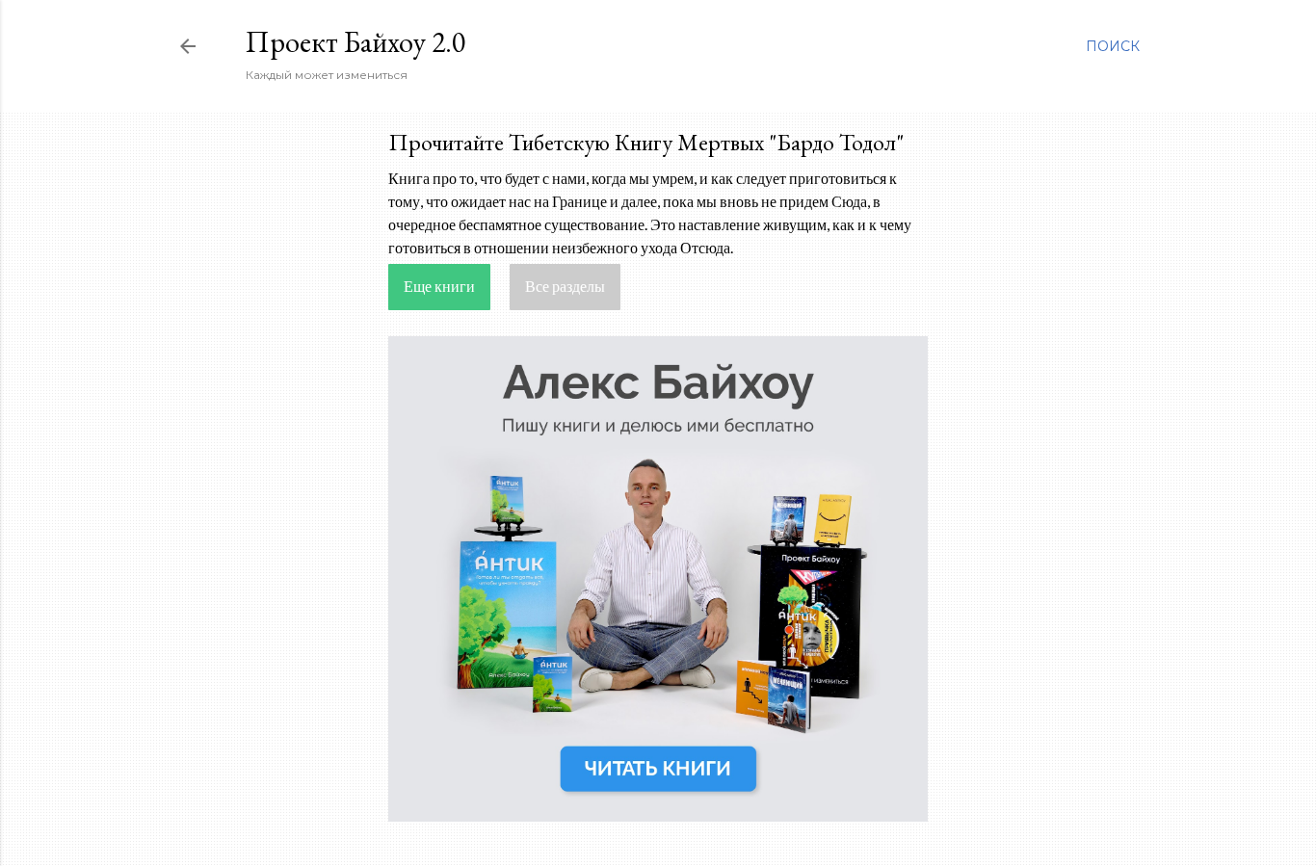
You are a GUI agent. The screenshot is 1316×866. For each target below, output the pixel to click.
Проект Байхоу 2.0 (355, 42)
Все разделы (565, 285)
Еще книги (439, 285)
